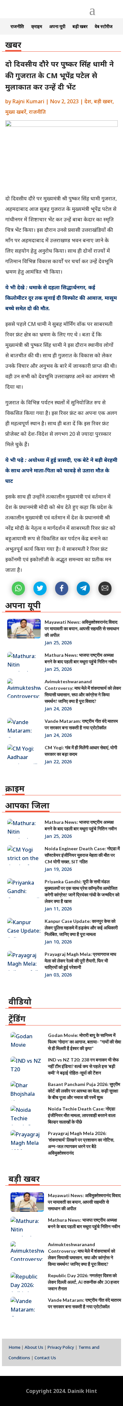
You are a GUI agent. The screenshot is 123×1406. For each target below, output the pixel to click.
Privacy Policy (61, 1347)
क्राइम (36, 26)
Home (14, 1347)
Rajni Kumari (28, 101)
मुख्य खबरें (15, 111)
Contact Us (45, 1358)
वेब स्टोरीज (104, 26)
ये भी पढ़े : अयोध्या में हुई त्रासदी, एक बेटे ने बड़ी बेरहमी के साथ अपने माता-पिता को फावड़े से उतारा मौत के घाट (61, 470)
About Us (34, 1347)
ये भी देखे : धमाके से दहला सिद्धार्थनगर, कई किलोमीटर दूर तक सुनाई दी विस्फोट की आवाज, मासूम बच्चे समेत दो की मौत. (61, 298)
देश (87, 101)
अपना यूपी (57, 26)
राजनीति (17, 26)
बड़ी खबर (80, 26)
